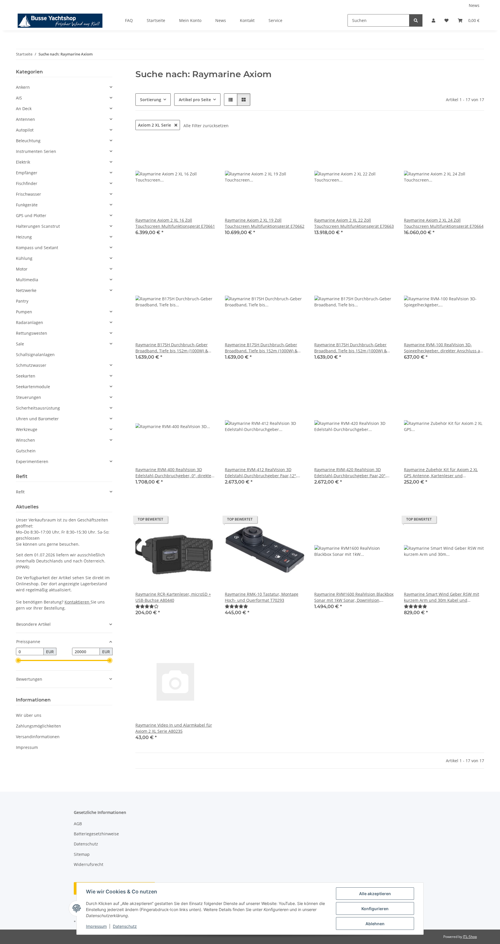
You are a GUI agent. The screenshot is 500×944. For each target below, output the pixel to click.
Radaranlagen (29, 322)
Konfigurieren (375, 908)
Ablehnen (375, 923)
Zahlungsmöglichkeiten (38, 726)
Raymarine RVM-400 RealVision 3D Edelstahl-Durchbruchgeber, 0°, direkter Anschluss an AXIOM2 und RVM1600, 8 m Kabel (175, 473)
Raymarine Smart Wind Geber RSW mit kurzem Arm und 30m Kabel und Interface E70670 (441, 597)
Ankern (23, 87)
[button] (433, 20)
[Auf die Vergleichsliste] (190, 146)
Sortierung (150, 99)
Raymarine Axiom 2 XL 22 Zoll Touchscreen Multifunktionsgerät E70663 (354, 223)
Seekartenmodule (33, 386)
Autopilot (25, 130)
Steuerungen (28, 397)
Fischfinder (26, 183)
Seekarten (25, 376)
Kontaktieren (78, 602)
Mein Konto (190, 20)
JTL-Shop (470, 936)
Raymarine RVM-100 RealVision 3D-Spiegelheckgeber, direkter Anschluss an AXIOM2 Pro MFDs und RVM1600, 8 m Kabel (443, 348)
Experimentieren (32, 461)
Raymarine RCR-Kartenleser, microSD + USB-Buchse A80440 (173, 597)
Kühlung (24, 258)
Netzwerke (26, 290)
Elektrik (23, 162)
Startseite (156, 20)
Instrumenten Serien (36, 151)
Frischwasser (28, 194)
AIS (19, 98)
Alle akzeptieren (375, 893)
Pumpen (24, 311)
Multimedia (27, 279)
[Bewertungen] (147, 606)
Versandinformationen (38, 736)
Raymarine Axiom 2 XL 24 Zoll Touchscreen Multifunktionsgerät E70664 (444, 223)
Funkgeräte (27, 205)
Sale (20, 344)
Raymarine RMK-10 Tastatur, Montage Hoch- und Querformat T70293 (261, 597)
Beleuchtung (28, 140)
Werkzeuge (26, 429)
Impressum (96, 926)
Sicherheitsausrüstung (38, 408)
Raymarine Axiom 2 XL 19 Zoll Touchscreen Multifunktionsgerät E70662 (264, 223)
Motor (21, 269)
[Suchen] (415, 20)
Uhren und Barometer (37, 418)
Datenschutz (125, 926)
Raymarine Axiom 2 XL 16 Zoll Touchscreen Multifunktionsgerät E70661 (175, 223)
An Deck (24, 108)
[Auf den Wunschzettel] (205, 146)
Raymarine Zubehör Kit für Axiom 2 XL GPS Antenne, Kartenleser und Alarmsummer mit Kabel (441, 473)
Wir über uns (28, 715)
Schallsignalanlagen (35, 354)
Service (275, 20)
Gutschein (26, 451)
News (474, 5)
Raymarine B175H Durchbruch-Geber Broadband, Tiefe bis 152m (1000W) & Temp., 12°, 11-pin (261, 348)
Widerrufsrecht (88, 864)
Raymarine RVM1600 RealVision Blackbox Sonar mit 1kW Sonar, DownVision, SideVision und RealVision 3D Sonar (354, 597)
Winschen (25, 440)
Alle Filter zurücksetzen (206, 125)
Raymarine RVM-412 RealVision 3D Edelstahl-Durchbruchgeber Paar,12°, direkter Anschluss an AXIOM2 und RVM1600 (261, 473)
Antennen (25, 119)
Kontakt (247, 20)
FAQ (129, 20)
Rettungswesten (31, 333)
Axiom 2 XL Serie (155, 125)
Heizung (24, 237)
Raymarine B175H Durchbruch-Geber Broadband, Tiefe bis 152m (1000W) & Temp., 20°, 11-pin (350, 348)
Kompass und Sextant (37, 247)
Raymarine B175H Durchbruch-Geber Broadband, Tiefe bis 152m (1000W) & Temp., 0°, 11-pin (171, 348)
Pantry (22, 301)
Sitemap (82, 854)
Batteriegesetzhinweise (96, 833)
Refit (20, 492)
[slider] (18, 660)
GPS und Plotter (31, 215)
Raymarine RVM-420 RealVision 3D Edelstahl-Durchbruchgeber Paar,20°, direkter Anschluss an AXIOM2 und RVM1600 (350, 473)
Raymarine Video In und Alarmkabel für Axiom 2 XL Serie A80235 (173, 728)
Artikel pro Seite (195, 99)
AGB (78, 823)
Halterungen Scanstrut (38, 226)
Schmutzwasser (31, 365)
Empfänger (26, 172)
